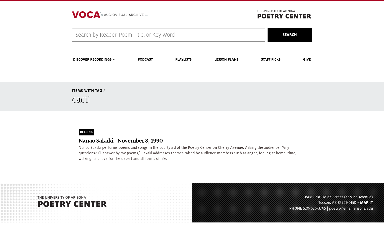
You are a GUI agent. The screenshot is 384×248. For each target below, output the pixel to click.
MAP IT (366, 203)
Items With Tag (87, 91)
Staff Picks (270, 59)
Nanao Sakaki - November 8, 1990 (121, 141)
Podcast (145, 59)
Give (307, 59)
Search (290, 35)
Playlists (183, 59)
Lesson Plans (226, 59)
